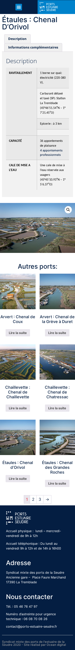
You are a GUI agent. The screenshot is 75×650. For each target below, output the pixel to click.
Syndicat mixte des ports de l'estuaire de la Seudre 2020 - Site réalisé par (33, 643)
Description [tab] (17, 39)
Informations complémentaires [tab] (33, 47)
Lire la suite (18, 333)
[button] (18, 7)
